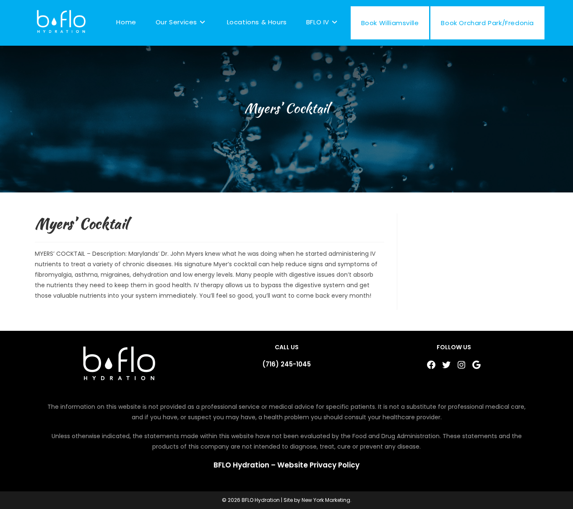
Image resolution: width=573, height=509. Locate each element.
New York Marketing (326, 500)
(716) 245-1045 (286, 364)
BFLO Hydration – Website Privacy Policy (286, 465)
